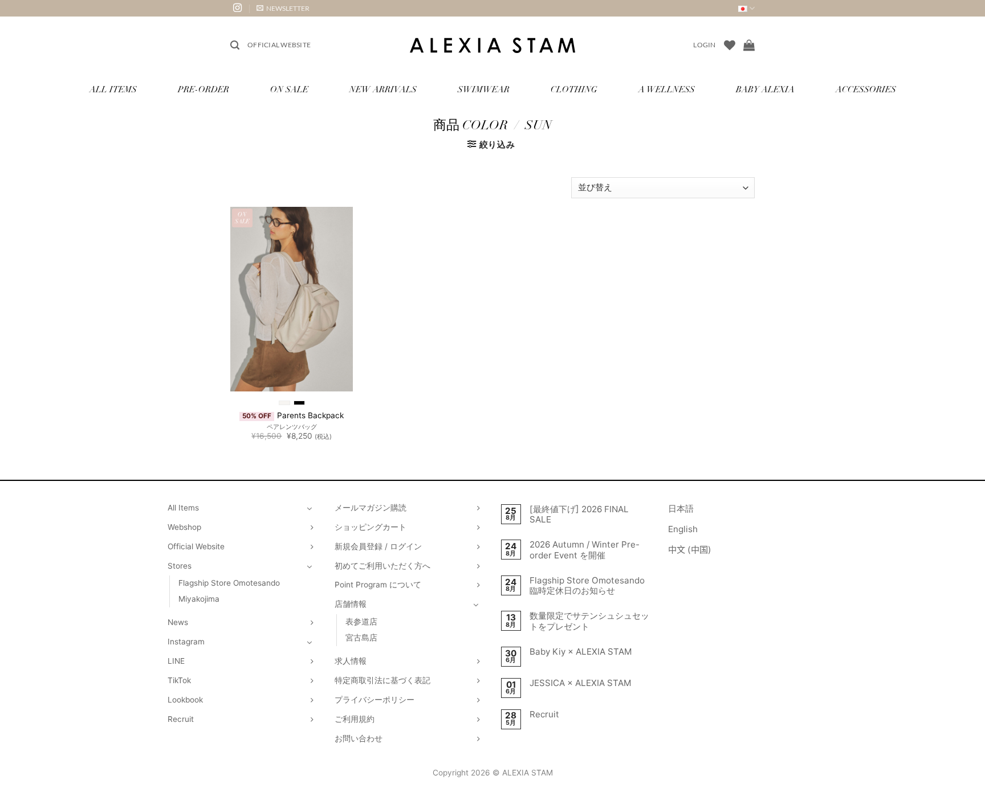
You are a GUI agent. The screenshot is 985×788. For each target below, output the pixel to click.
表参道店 (361, 621)
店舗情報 (351, 604)
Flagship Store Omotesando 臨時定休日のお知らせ (587, 585)
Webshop (184, 527)
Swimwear (484, 90)
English (683, 529)
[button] (283, 8)
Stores (180, 565)
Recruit (181, 719)
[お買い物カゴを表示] (749, 45)
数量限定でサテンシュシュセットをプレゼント (589, 621)
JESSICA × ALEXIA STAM (581, 683)
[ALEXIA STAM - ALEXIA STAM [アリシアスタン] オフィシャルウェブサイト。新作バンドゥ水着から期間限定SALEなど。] (492, 45)
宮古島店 (361, 637)
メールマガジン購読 (370, 507)
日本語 (681, 508)
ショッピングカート (370, 527)
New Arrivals (383, 90)
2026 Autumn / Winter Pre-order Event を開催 (585, 550)
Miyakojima (198, 598)
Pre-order (203, 90)
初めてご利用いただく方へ (382, 565)
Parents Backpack (310, 415)
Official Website (279, 44)
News (178, 622)
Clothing (574, 90)
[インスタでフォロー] (237, 8)
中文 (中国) (689, 549)
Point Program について (378, 584)
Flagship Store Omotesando (229, 582)
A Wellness (666, 90)
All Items (113, 90)
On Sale (289, 90)
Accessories (866, 90)
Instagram (186, 641)
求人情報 (351, 660)
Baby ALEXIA (765, 90)
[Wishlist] (729, 45)
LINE (176, 660)
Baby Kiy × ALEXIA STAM (581, 652)
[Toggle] (309, 508)
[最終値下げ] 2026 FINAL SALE (579, 514)
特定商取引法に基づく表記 (382, 680)
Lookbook (185, 699)
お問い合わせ (358, 738)
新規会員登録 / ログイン (378, 546)
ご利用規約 (355, 719)
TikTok (179, 680)
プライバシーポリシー (374, 699)
